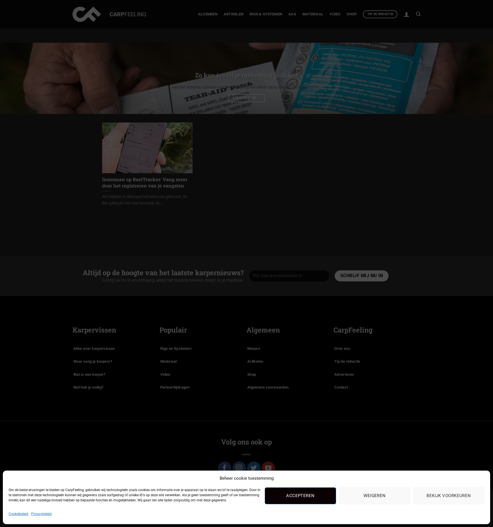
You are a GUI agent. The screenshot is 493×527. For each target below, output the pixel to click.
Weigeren (374, 495)
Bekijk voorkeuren (449, 495)
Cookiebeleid (18, 514)
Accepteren (300, 495)
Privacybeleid (41, 514)
